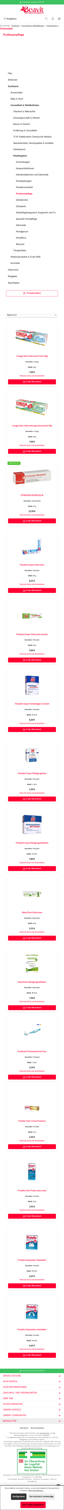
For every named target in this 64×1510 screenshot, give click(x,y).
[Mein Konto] (53, 18)
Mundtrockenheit (24, 187)
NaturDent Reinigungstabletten (32, 982)
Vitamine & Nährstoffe (24, 111)
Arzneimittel (16, 93)
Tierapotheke (19, 250)
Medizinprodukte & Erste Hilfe (25, 257)
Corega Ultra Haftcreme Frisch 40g (32, 356)
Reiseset (20, 244)
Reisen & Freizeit (21, 124)
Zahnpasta (21, 206)
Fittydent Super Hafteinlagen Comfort (32, 704)
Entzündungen (23, 162)
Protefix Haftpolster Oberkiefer (32, 1260)
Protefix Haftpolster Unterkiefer (32, 1330)
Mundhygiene (20, 156)
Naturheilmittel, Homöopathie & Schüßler (33, 143)
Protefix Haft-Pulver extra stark (32, 1191)
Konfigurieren (19, 1497)
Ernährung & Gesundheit (25, 130)
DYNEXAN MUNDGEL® (32, 495)
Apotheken (13, 283)
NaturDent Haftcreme (32, 912)
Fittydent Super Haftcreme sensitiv (32, 634)
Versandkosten (44, 1433)
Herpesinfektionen (25, 168)
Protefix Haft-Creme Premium (32, 1121)
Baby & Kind (17, 99)
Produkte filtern (33, 293)
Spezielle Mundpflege (26, 219)
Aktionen (12, 80)
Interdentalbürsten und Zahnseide (32, 175)
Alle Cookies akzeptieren (33, 1505)
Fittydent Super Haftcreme (32, 565)
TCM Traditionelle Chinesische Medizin (32, 137)
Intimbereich (19, 149)
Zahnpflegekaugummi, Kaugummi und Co (36, 213)
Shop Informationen (37, 1428)
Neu (10, 73)
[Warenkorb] (59, 18)
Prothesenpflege (24, 194)
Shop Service (24, 1428)
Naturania (13, 270)
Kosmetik (15, 263)
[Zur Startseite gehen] (32, 10)
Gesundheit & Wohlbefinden (25, 105)
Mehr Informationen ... (36, 1490)
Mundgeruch (22, 232)
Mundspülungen (24, 181)
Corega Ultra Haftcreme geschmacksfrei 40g (32, 426)
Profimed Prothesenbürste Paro (32, 1051)
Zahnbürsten (22, 200)
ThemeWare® (32, 1481)
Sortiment (13, 86)
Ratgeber (12, 276)
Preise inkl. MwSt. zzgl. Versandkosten (32, 375)
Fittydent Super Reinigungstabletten (32, 843)
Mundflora (21, 238)
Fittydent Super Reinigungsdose (32, 773)
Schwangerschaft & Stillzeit (26, 118)
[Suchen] (46, 18)
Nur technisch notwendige (41, 1497)
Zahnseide (21, 225)
